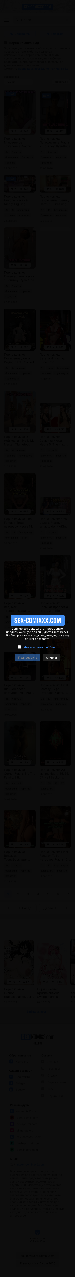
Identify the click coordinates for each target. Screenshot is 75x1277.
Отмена (51, 657)
